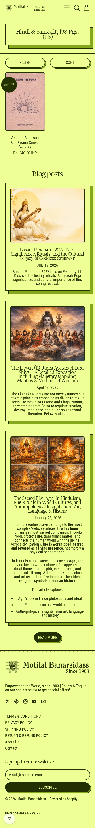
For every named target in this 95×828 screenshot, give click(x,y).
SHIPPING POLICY (19, 729)
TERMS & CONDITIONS (23, 716)
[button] (76, 7)
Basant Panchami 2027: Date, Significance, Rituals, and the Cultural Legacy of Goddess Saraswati (47, 254)
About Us (12, 742)
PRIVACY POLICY (18, 722)
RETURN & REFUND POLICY (26, 735)
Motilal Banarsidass (31, 799)
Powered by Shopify (63, 799)
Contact (11, 748)
